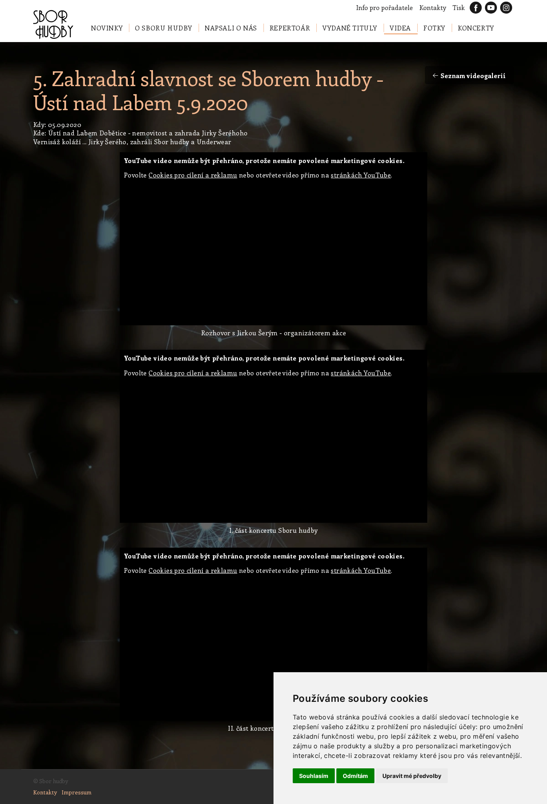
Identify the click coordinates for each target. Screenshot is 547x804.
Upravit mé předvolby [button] (411, 775)
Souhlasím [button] (313, 775)
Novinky (107, 28)
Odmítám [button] (355, 775)
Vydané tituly (349, 28)
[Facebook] (476, 8)
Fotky (434, 28)
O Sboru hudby (163, 28)
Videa (400, 28)
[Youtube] (491, 8)
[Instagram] (506, 8)
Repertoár (289, 28)
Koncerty (476, 28)
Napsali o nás (231, 28)
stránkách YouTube (361, 175)
